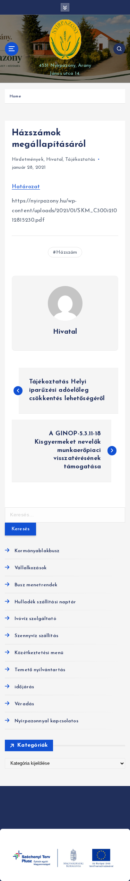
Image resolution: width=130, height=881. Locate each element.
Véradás (24, 704)
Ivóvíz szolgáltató (35, 618)
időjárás (24, 687)
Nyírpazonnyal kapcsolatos (46, 721)
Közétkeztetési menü (39, 653)
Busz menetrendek (36, 585)
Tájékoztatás (80, 159)
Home (15, 96)
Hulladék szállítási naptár (45, 602)
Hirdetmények (28, 159)
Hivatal (54, 159)
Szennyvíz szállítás (36, 635)
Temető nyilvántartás (40, 670)
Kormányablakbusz (37, 551)
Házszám (66, 252)
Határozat (26, 187)
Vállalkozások (30, 568)
